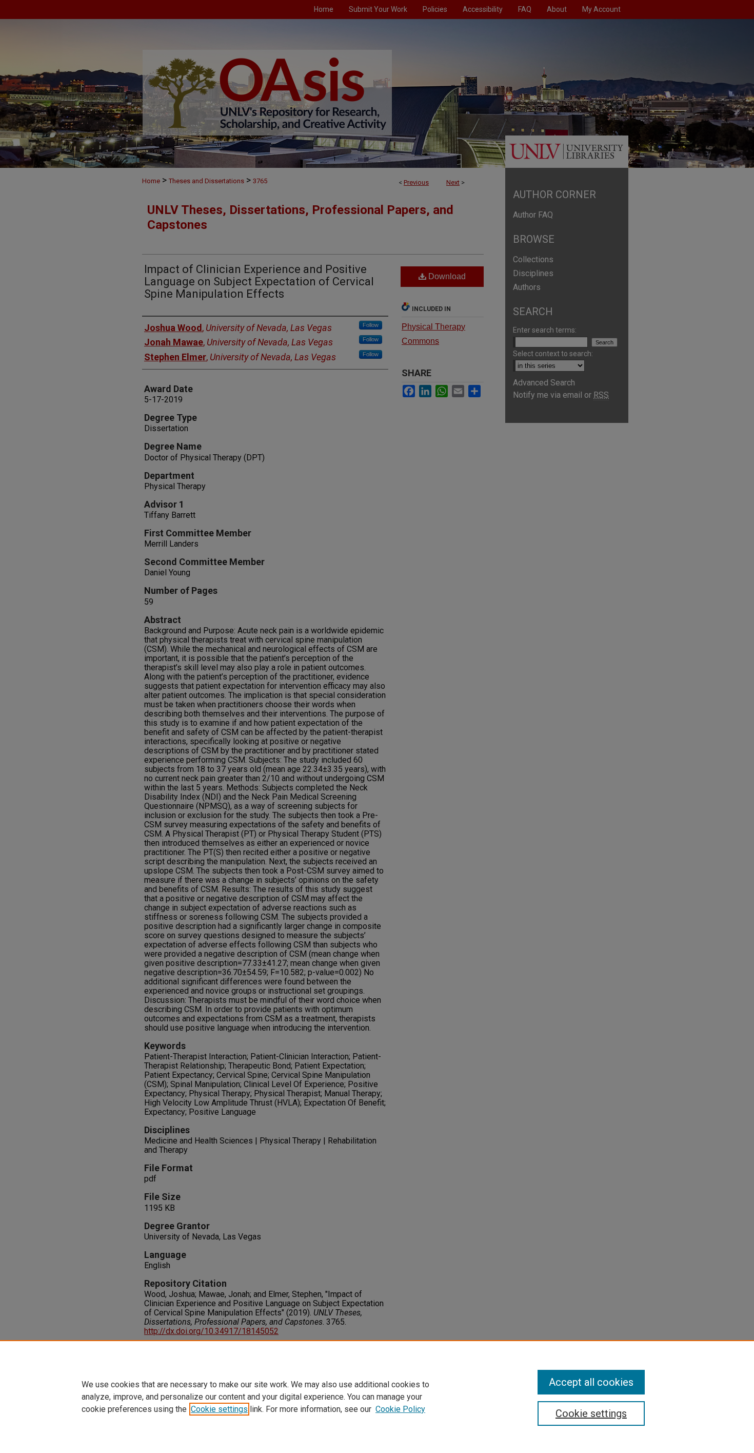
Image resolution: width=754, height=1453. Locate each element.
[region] (377, 1396)
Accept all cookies (591, 1382)
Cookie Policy (400, 1409)
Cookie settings (219, 1409)
